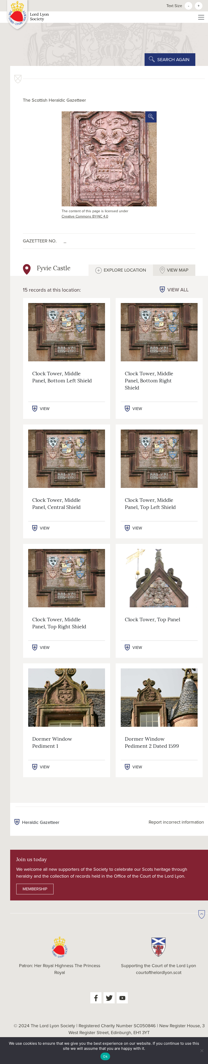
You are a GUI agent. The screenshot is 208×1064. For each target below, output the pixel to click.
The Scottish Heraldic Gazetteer (54, 100)
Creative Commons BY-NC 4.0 (85, 216)
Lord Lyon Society (39, 17)
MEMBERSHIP (35, 889)
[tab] (121, 270)
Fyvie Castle (54, 269)
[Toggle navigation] (201, 17)
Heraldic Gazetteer (40, 822)
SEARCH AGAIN (173, 59)
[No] (201, 1050)
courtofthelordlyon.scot (158, 972)
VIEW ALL (178, 289)
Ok (105, 1056)
